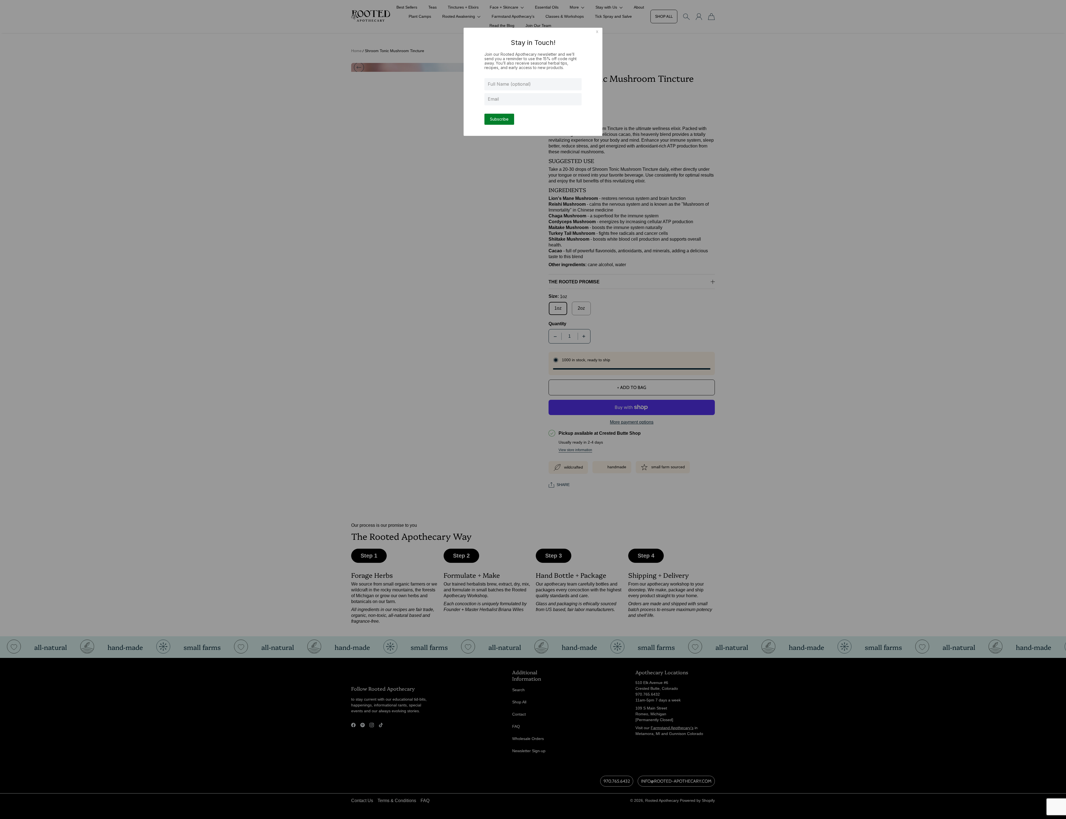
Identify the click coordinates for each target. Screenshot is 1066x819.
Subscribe (499, 119)
